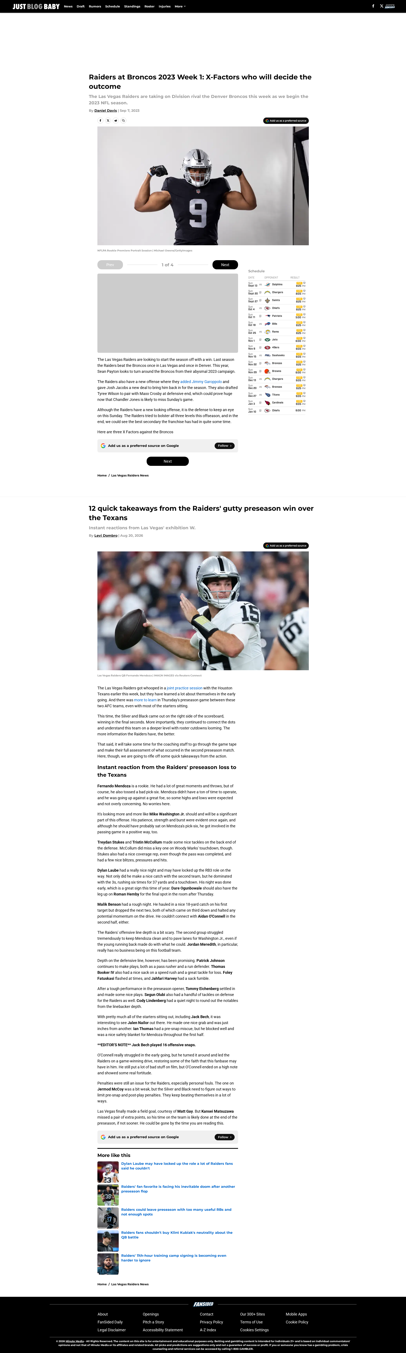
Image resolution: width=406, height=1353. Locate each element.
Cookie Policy (297, 1322)
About (103, 1314)
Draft (81, 6)
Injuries (164, 6)
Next (225, 265)
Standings (132, 6)
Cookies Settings (254, 1330)
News (68, 6)
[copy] (123, 120)
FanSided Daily (110, 1322)
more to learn (145, 700)
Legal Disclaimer (112, 1330)
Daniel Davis (105, 111)
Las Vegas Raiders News (130, 475)
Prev (110, 265)
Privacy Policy (211, 1322)
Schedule (112, 6)
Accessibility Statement (163, 1330)
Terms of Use (251, 1322)
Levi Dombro (105, 536)
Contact (206, 1314)
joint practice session (184, 688)
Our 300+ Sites (252, 1314)
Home (102, 475)
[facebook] (373, 6)
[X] (381, 6)
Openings (151, 1314)
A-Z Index (208, 1330)
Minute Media (75, 1341)
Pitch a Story (153, 1322)
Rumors (95, 6)
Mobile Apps (296, 1314)
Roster (149, 6)
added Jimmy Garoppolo (201, 381)
